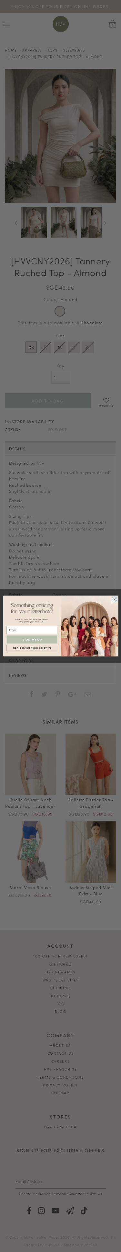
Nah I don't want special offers (32, 648)
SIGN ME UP (31, 639)
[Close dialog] (114, 599)
